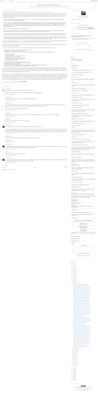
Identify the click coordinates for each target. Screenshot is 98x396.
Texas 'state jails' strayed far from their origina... (81, 284)
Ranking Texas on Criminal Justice (78, 324)
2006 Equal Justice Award (83, 224)
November (75, 348)
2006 (73, 375)
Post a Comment (5, 165)
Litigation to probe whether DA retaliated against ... (81, 300)
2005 (73, 376)
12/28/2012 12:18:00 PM (10, 116)
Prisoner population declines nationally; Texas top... (81, 306)
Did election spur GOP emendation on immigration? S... (82, 293)
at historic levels (41, 126)
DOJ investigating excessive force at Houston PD (81, 336)
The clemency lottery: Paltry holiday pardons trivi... (81, 297)
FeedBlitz (87, 29)
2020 (73, 268)
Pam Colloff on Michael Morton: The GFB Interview (81, 340)
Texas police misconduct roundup (78, 316)
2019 (73, 270)
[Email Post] (20, 81)
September (75, 351)
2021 (73, 266)
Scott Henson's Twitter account (78, 19)
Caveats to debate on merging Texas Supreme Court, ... (82, 317)
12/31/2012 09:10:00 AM (10, 162)
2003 (73, 380)
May (74, 358)
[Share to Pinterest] (25, 81)
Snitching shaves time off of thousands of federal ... (81, 314)
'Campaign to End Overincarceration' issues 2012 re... (82, 335)
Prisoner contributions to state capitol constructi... (81, 311)
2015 (73, 276)
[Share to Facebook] (24, 81)
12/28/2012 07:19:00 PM (10, 141)
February (75, 363)
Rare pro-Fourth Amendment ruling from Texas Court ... (82, 289)
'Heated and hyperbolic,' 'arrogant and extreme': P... (81, 346)
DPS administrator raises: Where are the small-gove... (82, 295)
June (74, 356)
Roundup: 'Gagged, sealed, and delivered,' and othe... (81, 343)
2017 (73, 273)
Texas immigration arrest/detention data (79, 322)
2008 (73, 371)
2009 (73, 370)
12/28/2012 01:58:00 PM (10, 133)
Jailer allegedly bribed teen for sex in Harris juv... (81, 338)
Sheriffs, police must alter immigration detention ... (81, 292)
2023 (73, 263)
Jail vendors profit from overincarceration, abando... (81, 319)
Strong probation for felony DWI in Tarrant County (81, 301)
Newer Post (4, 167)
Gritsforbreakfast (7, 125)
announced (16, 13)
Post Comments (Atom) (11, 169)
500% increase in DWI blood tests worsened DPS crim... (82, 330)
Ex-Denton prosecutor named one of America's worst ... (82, 305)
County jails (8, 82)
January (75, 364)
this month (21, 31)
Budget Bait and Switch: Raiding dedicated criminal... (82, 333)
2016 (73, 275)
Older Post (65, 167)
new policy (7, 22)
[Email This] (21, 81)
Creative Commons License (88, 387)
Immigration (13, 82)
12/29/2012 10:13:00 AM (10, 149)
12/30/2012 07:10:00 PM (10, 155)
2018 (73, 271)
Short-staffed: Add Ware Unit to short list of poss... (81, 327)
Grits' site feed (85, 25)
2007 (73, 373)
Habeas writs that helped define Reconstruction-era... (81, 313)
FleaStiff (6, 88)
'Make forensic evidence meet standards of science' (81, 286)
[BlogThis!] (22, 81)
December (75, 283)
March (75, 361)
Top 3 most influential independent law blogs (82, 232)
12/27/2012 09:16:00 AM (10, 94)
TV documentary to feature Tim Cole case (80, 344)
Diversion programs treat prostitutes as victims (80, 298)
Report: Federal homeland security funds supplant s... (81, 332)
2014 (73, 278)
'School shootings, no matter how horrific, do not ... (81, 290)
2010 (73, 368)
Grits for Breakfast (49, 5)
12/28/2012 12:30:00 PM (10, 122)
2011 (73, 366)
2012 (73, 281)
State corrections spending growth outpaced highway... (82, 325)
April (74, 359)
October (75, 349)
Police (18, 82)
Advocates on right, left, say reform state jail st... (81, 341)
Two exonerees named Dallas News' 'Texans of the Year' (82, 287)
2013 (73, 279)
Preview (79, 29)
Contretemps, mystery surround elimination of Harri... (82, 320)
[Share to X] (23, 81)
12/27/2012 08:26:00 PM (10, 110)
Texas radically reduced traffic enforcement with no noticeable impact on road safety (81, 36)
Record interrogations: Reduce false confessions (81, 328)
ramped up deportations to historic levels (20, 40)
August (75, 353)
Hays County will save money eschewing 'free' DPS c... (82, 308)
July (74, 354)
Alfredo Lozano (7, 97)
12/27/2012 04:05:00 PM (10, 100)
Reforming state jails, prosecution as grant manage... (81, 309)
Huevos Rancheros (87, 255)
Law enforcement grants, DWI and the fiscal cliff (81, 303)
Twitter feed (90, 212)
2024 (73, 261)
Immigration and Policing (57, 16)
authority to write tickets (21, 77)
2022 (73, 265)
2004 (73, 378)
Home (35, 167)
